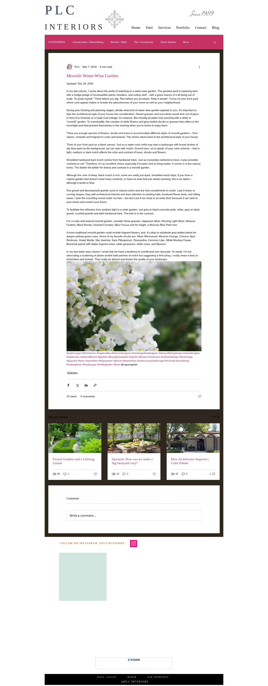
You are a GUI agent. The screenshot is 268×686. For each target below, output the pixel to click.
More (186, 42)
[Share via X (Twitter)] (77, 385)
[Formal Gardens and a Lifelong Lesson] (74, 438)
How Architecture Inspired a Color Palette (190, 461)
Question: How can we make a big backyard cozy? (132, 461)
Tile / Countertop (143, 42)
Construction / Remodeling (88, 42)
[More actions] (199, 67)
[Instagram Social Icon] (133, 543)
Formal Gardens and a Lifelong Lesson (73, 461)
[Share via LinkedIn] (86, 385)
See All (216, 416)
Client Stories (168, 42)
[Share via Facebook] (68, 385)
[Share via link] (95, 385)
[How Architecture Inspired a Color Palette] (193, 438)
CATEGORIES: (56, 42)
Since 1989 (202, 14)
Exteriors (72, 372)
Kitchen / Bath (119, 42)
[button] (215, 42)
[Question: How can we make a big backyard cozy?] (134, 438)
